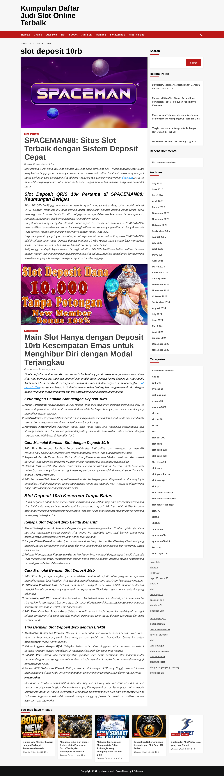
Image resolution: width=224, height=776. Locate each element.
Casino (38, 34)
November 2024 (160, 290)
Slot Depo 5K (159, 461)
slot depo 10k (159, 449)
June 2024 (157, 320)
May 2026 (157, 195)
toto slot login (157, 645)
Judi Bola (51, 34)
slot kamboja (158, 480)
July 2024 (157, 314)
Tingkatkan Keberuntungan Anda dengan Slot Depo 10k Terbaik (174, 130)
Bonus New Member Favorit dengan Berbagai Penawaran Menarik (176, 86)
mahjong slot (159, 394)
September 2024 (161, 302)
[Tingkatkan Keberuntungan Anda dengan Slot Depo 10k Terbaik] (149, 726)
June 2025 (157, 248)
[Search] (201, 35)
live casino (157, 388)
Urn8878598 (32, 369)
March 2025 (158, 266)
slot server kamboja (162, 492)
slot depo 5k (156, 605)
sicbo (155, 425)
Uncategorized (31, 331)
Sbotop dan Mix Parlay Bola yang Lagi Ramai (175, 141)
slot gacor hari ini (161, 474)
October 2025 (159, 224)
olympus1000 (159, 407)
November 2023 (160, 349)
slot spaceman (157, 623)
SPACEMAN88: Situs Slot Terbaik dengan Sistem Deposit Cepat (81, 148)
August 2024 (159, 308)
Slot (63, 34)
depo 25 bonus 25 (159, 578)
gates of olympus (159, 634)
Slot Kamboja (117, 34)
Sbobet (73, 34)
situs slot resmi (157, 656)
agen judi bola (157, 599)
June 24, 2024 (47, 369)
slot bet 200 (158, 437)
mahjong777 (156, 594)
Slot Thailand (136, 34)
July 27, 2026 (75, 755)
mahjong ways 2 (158, 618)
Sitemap (25, 34)
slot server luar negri (163, 504)
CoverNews (122, 771)
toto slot (157, 547)
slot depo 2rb (157, 610)
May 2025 (157, 254)
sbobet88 (157, 419)
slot (152, 588)
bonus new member (160, 629)
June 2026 (157, 189)
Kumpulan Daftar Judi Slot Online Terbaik (50, 15)
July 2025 (157, 242)
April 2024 (157, 331)
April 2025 (157, 260)
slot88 (155, 516)
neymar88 (157, 400)
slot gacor (157, 467)
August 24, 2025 (43, 164)
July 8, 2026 (185, 749)
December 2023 (160, 343)
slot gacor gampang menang (164, 667)
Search (155, 51)
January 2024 (159, 337)
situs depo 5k (157, 672)
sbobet (156, 413)
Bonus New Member (163, 370)
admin (29, 164)
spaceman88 (158, 535)
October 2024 (159, 296)
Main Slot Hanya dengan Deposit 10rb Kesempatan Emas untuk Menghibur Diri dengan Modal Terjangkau (84, 350)
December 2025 (160, 213)
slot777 (156, 510)
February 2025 (160, 272)
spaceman (157, 528)
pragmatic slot (157, 661)
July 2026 (157, 183)
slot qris (34, 134)
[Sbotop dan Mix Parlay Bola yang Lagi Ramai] (186, 726)
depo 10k (127, 177)
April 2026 (157, 201)
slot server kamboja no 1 (165, 498)
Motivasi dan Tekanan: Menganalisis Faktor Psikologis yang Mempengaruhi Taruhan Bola (176, 117)
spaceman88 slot (161, 541)
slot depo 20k (159, 455)
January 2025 (159, 278)
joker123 (154, 572)
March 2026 (158, 207)
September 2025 (161, 230)
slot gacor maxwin (159, 650)
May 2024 (157, 325)
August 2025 (159, 236)
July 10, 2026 (149, 752)
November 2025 (160, 218)
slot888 (156, 522)
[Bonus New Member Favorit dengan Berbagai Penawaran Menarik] (38, 726)
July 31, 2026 (38, 752)
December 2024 (160, 284)
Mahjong (101, 34)
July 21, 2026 (112, 758)
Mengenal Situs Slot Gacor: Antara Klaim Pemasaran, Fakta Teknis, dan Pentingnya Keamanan (174, 102)
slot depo (157, 443)
